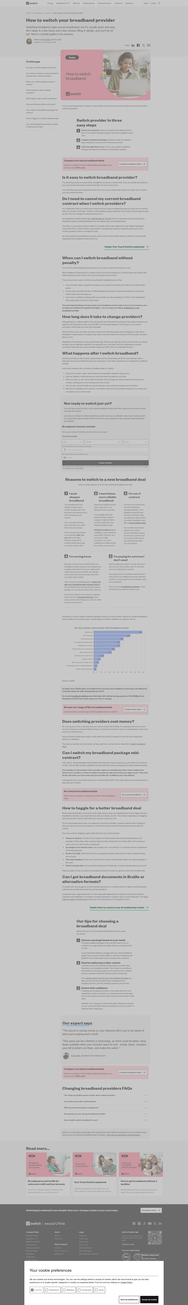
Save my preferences (129, 1299)
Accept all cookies (149, 1299)
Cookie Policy (126, 1282)
